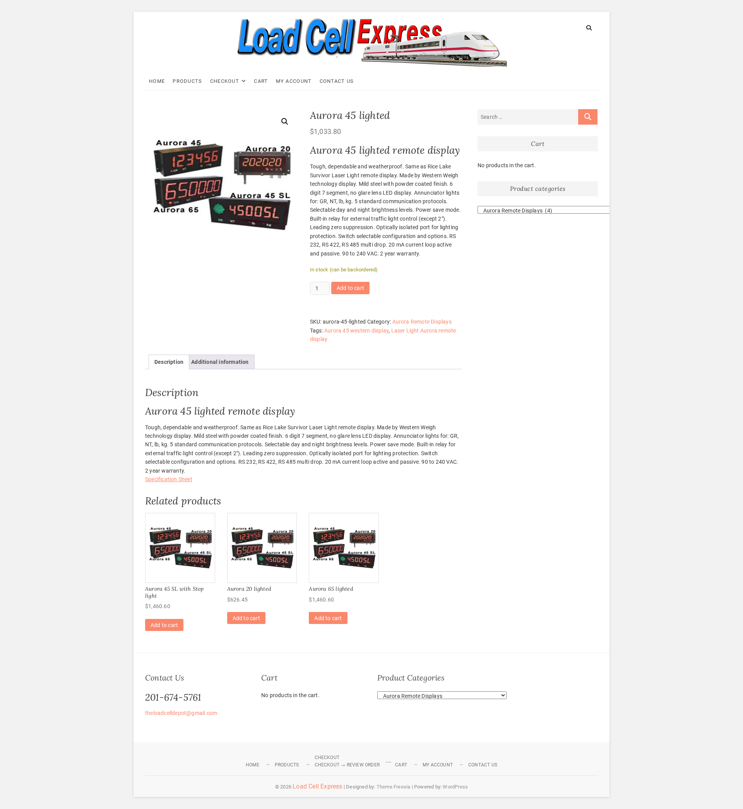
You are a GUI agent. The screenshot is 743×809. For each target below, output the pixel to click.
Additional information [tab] (219, 362)
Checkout (224, 81)
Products (187, 81)
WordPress (455, 787)
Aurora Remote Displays (422, 322)
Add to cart (350, 288)
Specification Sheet (168, 479)
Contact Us (337, 81)
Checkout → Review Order (347, 765)
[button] (285, 122)
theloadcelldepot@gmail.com (181, 713)
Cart (261, 81)
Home (157, 81)
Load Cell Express (317, 786)
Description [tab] (168, 362)
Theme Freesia (394, 787)
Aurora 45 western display (356, 330)
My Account (294, 81)
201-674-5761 (173, 697)
